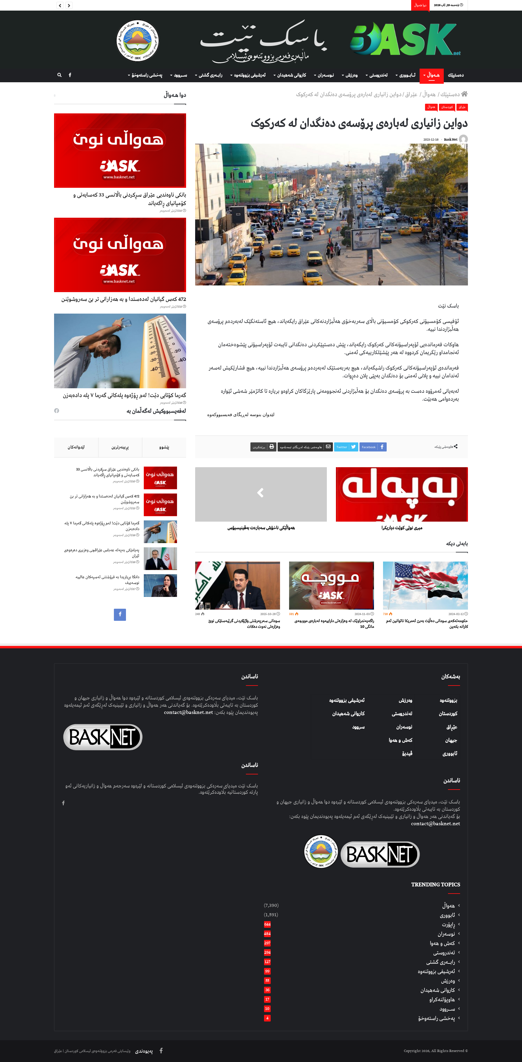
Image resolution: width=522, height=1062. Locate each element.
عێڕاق (451, 727)
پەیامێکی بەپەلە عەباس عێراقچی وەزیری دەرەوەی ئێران (101, 553)
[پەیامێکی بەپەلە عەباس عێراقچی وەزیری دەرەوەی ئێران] (160, 558)
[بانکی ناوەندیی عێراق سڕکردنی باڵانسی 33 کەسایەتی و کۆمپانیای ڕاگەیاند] (120, 150)
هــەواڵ (433, 75)
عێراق (412, 94)
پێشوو (164, 447)
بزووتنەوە (448, 700)
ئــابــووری (407, 75)
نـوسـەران (326, 75)
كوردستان (447, 107)
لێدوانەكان (76, 447)
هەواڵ (429, 94)
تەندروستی (378, 75)
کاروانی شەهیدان (348, 713)
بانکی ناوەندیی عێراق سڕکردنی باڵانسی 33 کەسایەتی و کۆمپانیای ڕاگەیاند (129, 199)
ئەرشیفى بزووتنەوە (250, 75)
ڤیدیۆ (407, 753)
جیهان (451, 740)
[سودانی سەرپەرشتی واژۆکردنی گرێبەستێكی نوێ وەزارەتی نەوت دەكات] (237, 586)
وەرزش (352, 75)
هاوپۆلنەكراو (442, 999)
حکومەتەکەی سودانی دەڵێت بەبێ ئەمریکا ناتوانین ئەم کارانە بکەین (427, 623)
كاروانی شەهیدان (291, 75)
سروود (358, 727)
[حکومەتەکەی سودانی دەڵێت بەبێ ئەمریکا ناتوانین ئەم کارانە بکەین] (425, 586)
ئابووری (450, 753)
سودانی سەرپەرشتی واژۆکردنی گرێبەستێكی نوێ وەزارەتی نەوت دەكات (244, 623)
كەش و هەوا (442, 943)
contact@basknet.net (435, 824)
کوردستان (448, 713)
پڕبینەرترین (120, 447)
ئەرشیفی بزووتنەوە (347, 700)
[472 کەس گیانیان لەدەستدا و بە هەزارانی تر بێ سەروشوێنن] (120, 255)
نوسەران (404, 727)
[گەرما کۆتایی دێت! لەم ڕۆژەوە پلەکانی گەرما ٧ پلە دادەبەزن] (120, 351)
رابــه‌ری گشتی (210, 75)
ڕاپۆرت (448, 924)
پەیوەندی (144, 1051)
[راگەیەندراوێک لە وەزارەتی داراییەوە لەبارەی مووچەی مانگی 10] (331, 586)
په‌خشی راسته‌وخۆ (147, 75)
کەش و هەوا (400, 740)
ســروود (180, 75)
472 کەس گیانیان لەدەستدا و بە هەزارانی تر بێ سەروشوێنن (123, 299)
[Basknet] (402, 40)
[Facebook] (70, 75)
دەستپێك (456, 75)
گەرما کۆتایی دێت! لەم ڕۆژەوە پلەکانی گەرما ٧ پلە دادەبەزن (124, 395)
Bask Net (450, 139)
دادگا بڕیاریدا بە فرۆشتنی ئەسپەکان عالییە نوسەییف (107, 580)
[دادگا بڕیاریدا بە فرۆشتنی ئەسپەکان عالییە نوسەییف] (160, 585)
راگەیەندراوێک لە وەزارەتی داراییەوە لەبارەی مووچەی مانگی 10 (334, 623)
